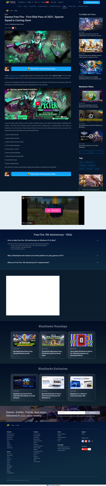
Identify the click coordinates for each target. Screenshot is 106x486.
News (64, 6)
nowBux (8, 444)
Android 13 (9, 446)
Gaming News (83, 165)
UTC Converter (37, 461)
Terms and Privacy (10, 480)
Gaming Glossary (61, 450)
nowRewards (10, 447)
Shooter (97, 168)
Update (83, 434)
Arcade (8, 460)
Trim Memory (36, 453)
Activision (82, 168)
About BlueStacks (61, 434)
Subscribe (92, 412)
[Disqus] (33, 295)
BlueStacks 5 (9, 437)
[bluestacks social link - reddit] (86, 441)
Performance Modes (38, 451)
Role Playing (9, 466)
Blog (36, 2)
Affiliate (53, 2)
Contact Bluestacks (62, 437)
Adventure (9, 459)
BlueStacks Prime (10, 434)
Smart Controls (37, 447)
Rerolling (35, 449)
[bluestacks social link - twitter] (92, 441)
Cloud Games (10, 455)
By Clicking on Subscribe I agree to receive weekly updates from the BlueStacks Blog (76, 416)
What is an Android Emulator (64, 448)
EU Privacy (27, 480)
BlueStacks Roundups (55, 6)
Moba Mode (36, 437)
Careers (59, 439)
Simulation (9, 467)
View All (91, 152)
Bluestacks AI (10, 439)
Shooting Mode (37, 435)
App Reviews (33, 6)
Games (29, 2)
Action (81, 162)
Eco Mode (36, 444)
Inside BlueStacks (42, 6)
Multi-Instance (37, 439)
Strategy (9, 471)
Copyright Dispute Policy (19, 480)
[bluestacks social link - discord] (83, 441)
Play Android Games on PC (63, 447)
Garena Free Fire (89, 162)
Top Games (9, 453)
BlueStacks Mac (10, 435)
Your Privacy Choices (54, 485)
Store (44, 2)
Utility (35, 459)
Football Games (10, 472)
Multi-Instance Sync (38, 440)
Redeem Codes (72, 6)
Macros (35, 442)
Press (59, 440)
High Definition (37, 458)
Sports (8, 469)
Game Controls (37, 434)
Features (21, 2)
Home (19, 6)
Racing (8, 464)
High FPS (36, 456)
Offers (8, 442)
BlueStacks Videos (83, 6)
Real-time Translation (38, 446)
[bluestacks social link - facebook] (89, 441)
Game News (89, 168)
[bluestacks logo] (10, 2)
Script (35, 454)
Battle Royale (92, 165)
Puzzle (8, 462)
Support (60, 2)
